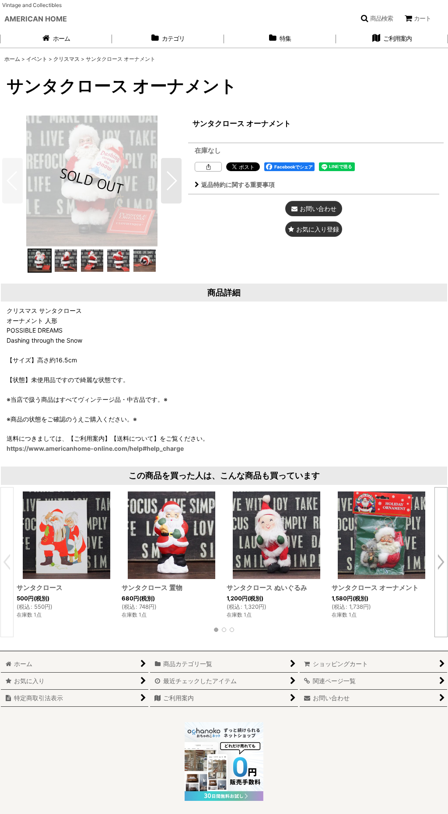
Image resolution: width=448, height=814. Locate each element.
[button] (376, 18)
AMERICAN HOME (35, 18)
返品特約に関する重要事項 (238, 184)
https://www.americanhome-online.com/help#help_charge (95, 448)
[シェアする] (208, 167)
